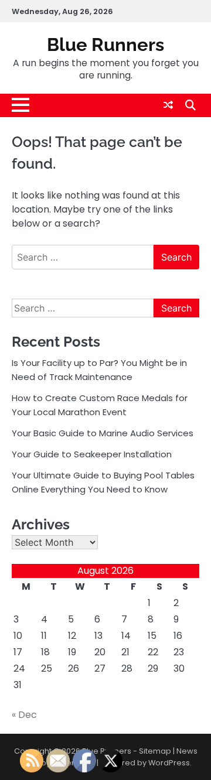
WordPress (169, 763)
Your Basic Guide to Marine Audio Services (102, 433)
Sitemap (155, 751)
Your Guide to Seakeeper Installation (92, 454)
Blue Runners (105, 44)
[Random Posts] (168, 105)
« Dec (24, 714)
